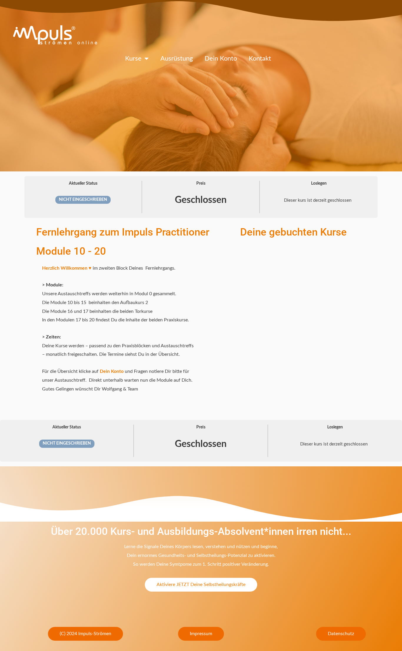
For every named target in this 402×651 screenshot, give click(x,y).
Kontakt (260, 58)
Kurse (133, 58)
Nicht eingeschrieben (83, 200)
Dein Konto (221, 58)
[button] (85, 634)
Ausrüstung (176, 58)
